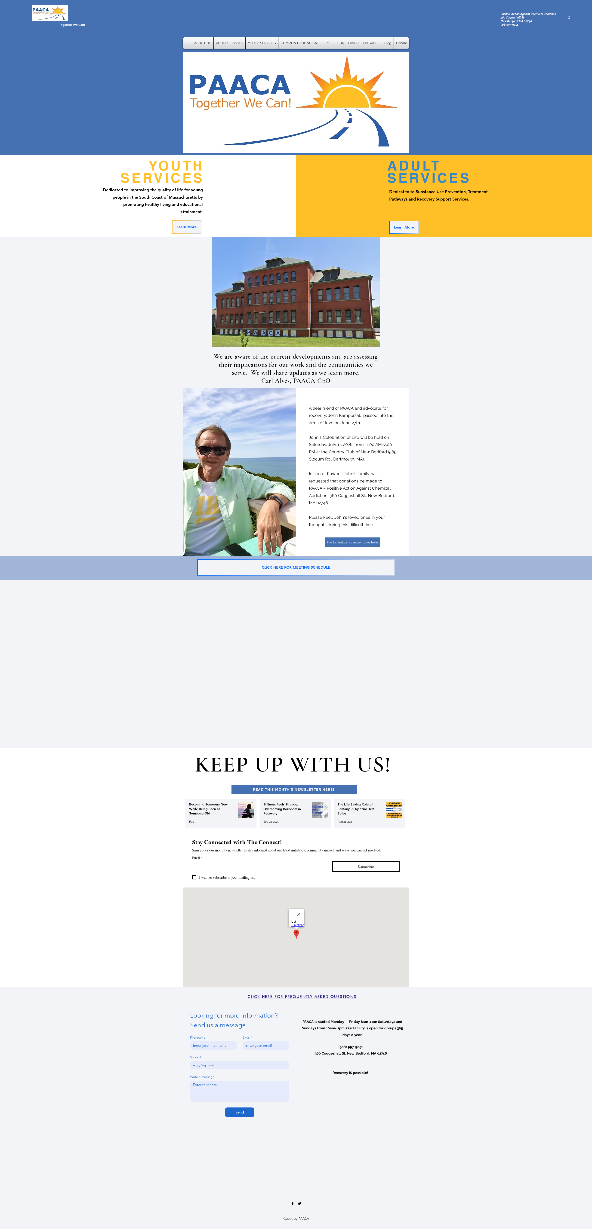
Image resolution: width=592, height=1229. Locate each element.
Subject (195, 1057)
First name (197, 1038)
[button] (569, 15)
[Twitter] (299, 1203)
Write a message (202, 1077)
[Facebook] (292, 1203)
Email (197, 858)
